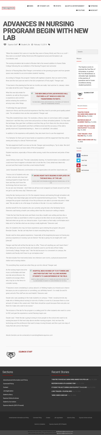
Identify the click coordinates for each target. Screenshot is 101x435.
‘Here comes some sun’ (85, 140)
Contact (5, 387)
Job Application (8, 391)
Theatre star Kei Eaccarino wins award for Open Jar (87, 114)
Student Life (25, 45)
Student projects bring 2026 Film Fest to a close (69, 387)
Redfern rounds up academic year (63, 383)
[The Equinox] (8, 8)
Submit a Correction (9, 402)
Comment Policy (8, 383)
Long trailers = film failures (61, 391)
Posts (80, 98)
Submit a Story (8, 394)
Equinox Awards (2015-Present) (13, 405)
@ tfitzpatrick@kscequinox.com (64, 431)
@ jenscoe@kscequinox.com (65, 433)
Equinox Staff (12, 45)
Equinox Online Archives (11, 398)
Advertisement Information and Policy (15, 380)
